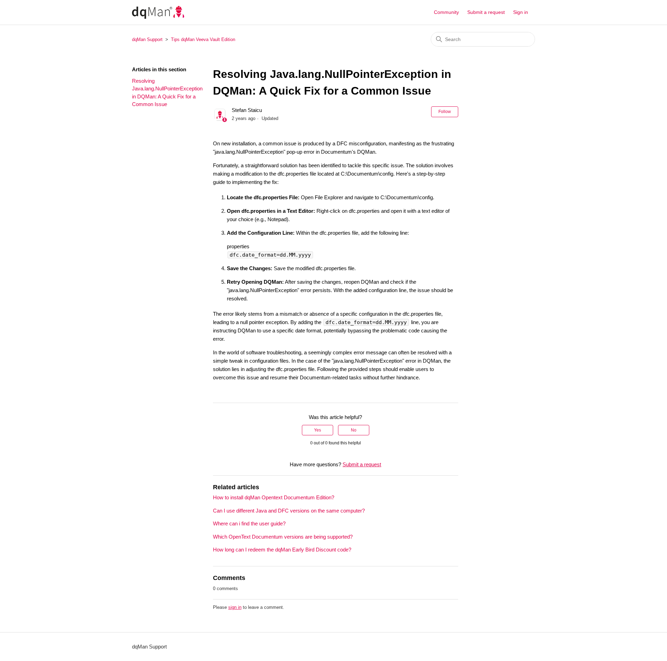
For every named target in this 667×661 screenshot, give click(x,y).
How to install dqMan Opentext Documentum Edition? (273, 497)
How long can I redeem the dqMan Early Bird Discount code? (282, 550)
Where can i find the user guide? (249, 523)
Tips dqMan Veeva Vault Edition (203, 39)
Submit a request (486, 12)
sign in (234, 607)
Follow (444, 111)
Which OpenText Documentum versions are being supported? (283, 537)
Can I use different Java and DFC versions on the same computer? (289, 511)
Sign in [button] (520, 12)
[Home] (158, 12)
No (353, 430)
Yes (317, 430)
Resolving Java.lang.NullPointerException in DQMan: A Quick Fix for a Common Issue (167, 92)
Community (446, 12)
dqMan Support (147, 39)
